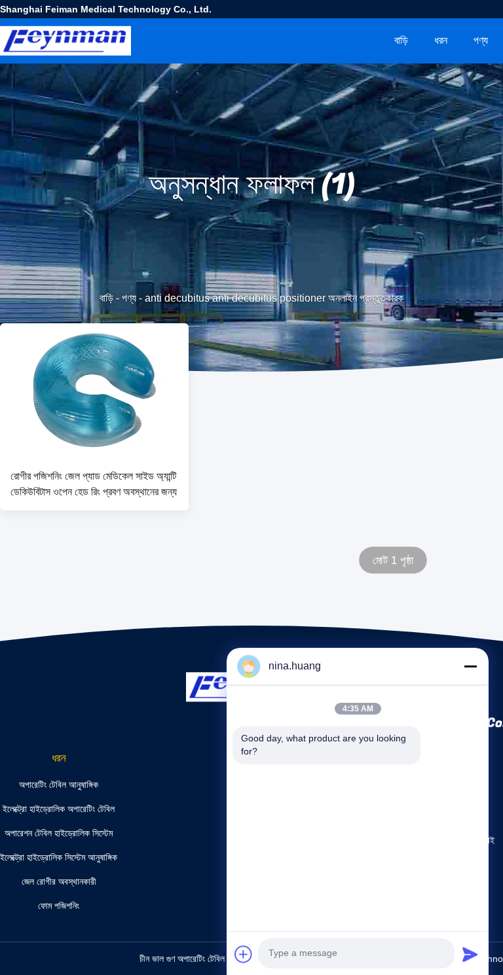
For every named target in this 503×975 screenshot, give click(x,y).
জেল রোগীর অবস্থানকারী (59, 881)
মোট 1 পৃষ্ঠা (393, 560)
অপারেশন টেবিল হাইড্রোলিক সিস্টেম (59, 833)
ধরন (440, 40)
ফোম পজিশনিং (58, 905)
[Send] (470, 954)
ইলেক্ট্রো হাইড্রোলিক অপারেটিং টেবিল (59, 809)
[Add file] (243, 954)
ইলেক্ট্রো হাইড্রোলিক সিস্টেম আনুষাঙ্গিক (58, 857)
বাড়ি (401, 40)
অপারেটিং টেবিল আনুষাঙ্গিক (58, 784)
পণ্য (481, 40)
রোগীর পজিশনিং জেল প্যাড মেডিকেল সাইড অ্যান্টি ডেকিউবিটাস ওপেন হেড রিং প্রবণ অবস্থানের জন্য (93, 484)
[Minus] (470, 666)
